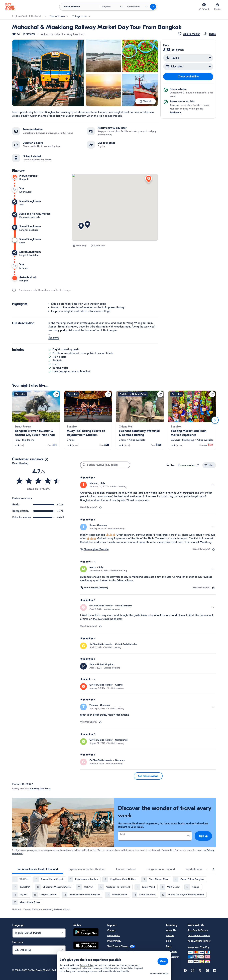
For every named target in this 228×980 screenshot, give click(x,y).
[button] (23, 34)
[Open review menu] (213, 485)
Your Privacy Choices (118, 946)
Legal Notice (113, 935)
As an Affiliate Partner (199, 940)
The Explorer (172, 956)
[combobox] (188, 465)
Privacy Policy (114, 940)
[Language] (204, 4)
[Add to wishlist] (56, 394)
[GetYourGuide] (10, 6)
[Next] (215, 420)
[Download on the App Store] (85, 945)
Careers (170, 935)
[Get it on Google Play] (85, 932)
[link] (36, 420)
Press (168, 946)
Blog (168, 940)
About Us (171, 930)
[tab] (37, 869)
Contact (111, 930)
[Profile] (217, 4)
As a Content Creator (199, 935)
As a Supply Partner (198, 930)
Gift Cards (171, 951)
